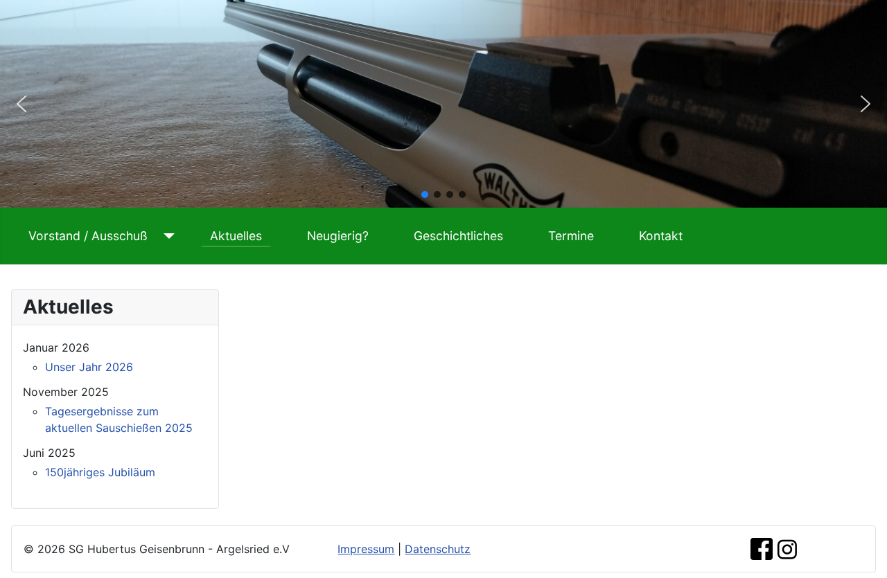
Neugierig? (338, 235)
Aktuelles (236, 235)
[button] (21, 104)
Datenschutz (438, 549)
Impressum (365, 549)
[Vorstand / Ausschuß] (166, 236)
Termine (571, 235)
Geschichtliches (458, 235)
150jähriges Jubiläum (100, 472)
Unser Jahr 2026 (89, 367)
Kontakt (661, 235)
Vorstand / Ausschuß (88, 235)
